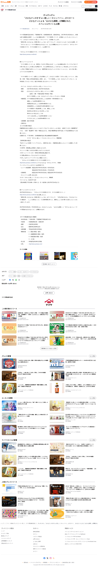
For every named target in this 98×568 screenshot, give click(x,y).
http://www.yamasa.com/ (35, 244)
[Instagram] (50, 558)
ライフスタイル (33, 6)
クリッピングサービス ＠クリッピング (74, 531)
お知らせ (35, 544)
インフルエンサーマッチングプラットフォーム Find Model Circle (80, 541)
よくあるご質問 (37, 541)
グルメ (12, 6)
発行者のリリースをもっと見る (49, 348)
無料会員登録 (36, 531)
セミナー (35, 551)
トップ (2, 523)
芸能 (19, 276)
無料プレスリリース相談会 (39, 548)
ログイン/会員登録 (91, 2)
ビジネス (45, 6)
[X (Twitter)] (13, 280)
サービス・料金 (5, 533)
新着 (3, 6)
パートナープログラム (35, 562)
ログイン (35, 534)
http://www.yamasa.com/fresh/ (28, 162)
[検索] (96, 6)
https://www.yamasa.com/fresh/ (28, 54)
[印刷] (19, 280)
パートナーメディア (6, 538)
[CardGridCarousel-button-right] (77, 256)
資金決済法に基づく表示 (68, 562)
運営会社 (26, 562)
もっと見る (92, 356)
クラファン (66, 6)
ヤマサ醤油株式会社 (24, 28)
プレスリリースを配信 (63, 2)
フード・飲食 (12, 271)
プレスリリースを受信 (76, 2)
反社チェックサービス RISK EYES (73, 544)
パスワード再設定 (37, 536)
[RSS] (54, 558)
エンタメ (7, 6)
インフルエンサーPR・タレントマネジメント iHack (77, 539)
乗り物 (60, 6)
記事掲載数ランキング (6, 540)
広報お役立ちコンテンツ (7, 543)
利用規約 (45, 562)
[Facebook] (10, 280)
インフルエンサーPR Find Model (73, 536)
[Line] (16, 280)
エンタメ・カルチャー (23, 271)
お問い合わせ (49, 293)
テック (50, 6)
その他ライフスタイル (27, 276)
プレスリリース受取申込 (39, 546)
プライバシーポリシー (55, 562)
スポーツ (40, 6)
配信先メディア (5, 536)
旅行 (16, 6)
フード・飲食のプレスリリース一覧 (14, 523)
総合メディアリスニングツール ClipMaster (75, 534)
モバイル (55, 6)
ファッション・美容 (23, 6)
